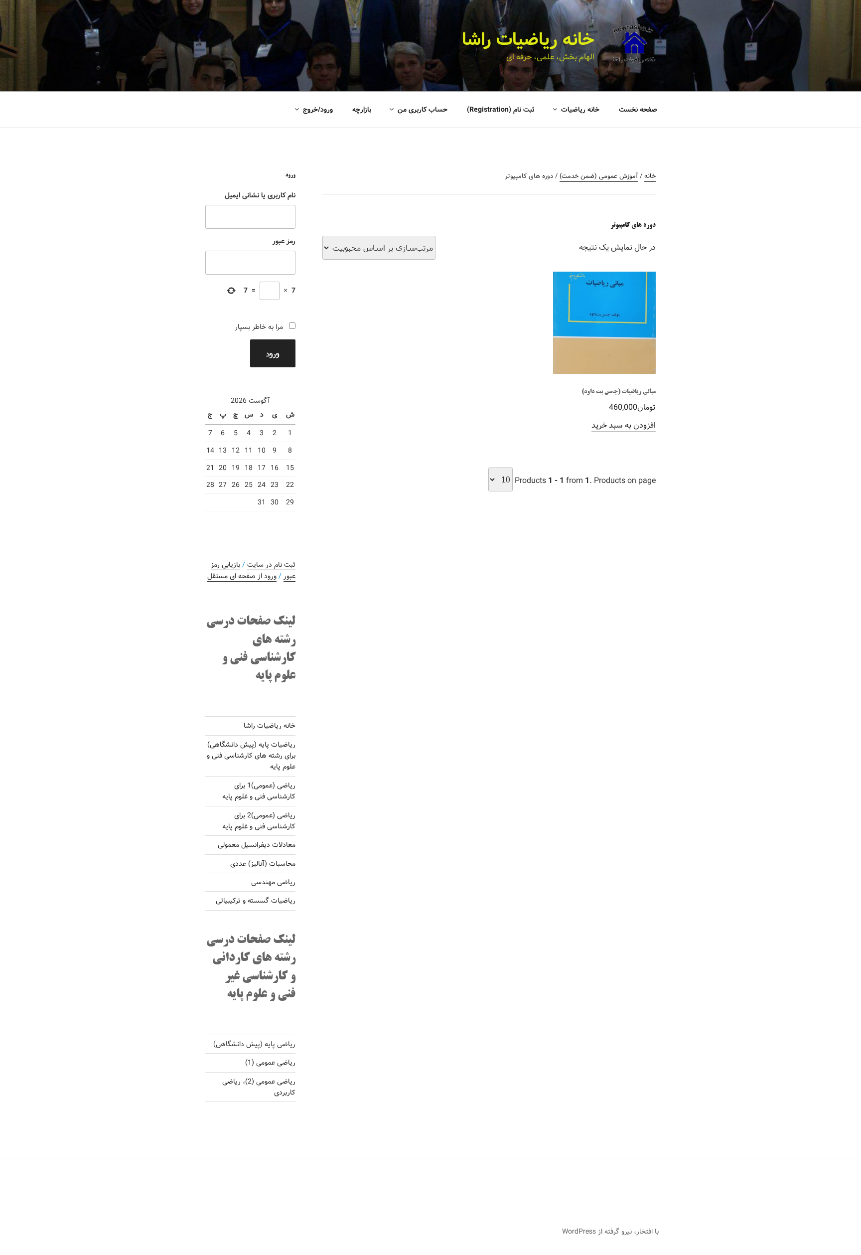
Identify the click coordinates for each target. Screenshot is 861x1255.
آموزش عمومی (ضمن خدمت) (599, 176)
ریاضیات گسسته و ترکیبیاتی (255, 900)
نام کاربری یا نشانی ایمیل (260, 195)
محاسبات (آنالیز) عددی (262, 863)
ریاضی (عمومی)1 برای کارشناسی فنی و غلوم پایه (258, 791)
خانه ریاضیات (580, 109)
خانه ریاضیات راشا (528, 40)
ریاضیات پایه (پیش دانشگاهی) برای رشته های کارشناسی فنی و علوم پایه (251, 756)
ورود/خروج (318, 109)
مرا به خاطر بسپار (259, 326)
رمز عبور (284, 241)
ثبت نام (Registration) (501, 109)
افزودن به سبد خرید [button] (623, 425)
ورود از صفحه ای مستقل (242, 576)
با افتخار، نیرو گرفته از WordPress (610, 1231)
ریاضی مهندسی (273, 882)
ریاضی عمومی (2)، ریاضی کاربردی (258, 1087)
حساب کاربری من (422, 109)
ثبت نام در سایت (271, 564)
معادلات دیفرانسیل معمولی (256, 844)
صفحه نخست (638, 109)
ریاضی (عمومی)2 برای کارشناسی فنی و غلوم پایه (258, 821)
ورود (273, 353)
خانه (650, 176)
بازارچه (361, 109)
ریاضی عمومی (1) (270, 1062)
